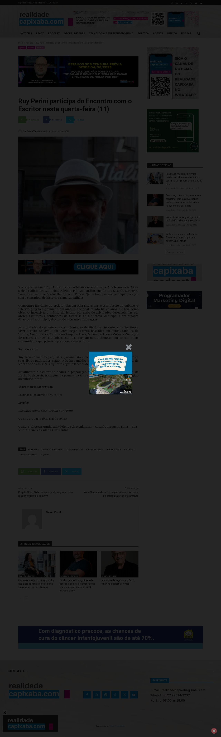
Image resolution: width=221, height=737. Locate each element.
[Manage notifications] (214, 731)
